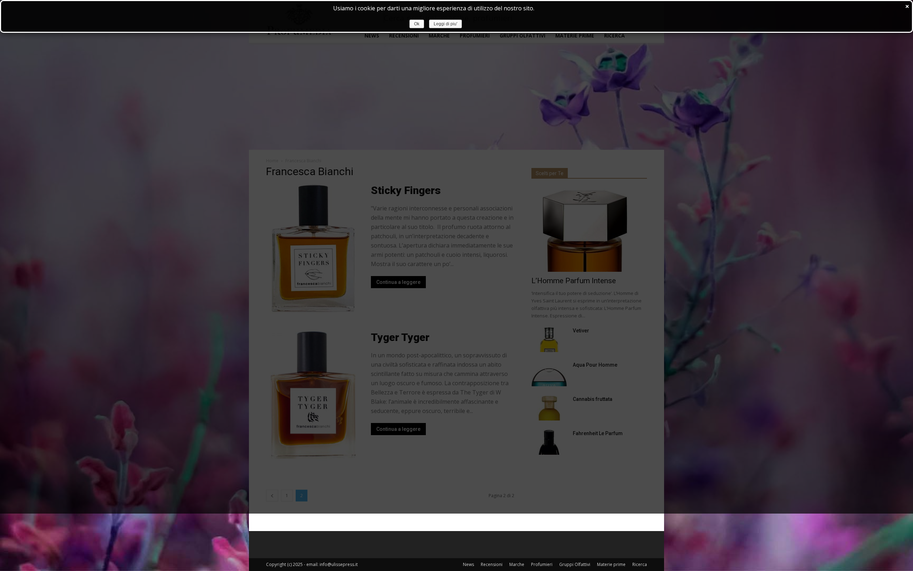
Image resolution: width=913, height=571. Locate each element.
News (468, 564)
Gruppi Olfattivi (574, 564)
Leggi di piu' (445, 23)
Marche (516, 564)
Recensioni (492, 564)
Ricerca (639, 564)
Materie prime (611, 564)
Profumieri (541, 564)
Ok (416, 23)
